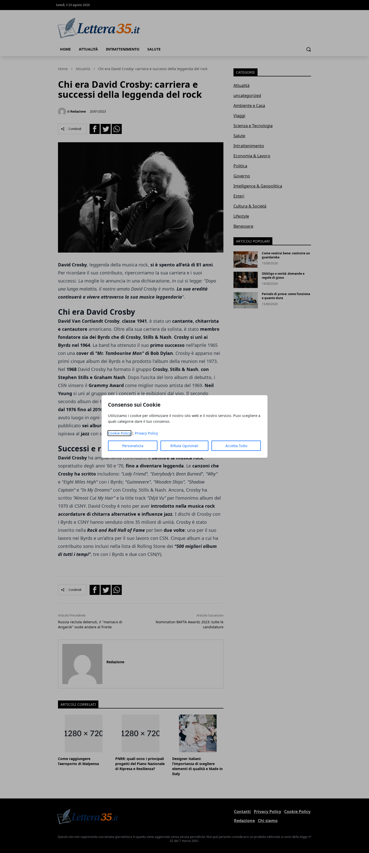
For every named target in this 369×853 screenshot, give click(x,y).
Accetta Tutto (236, 445)
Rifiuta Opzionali (184, 445)
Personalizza (132, 445)
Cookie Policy (119, 433)
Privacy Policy (146, 433)
